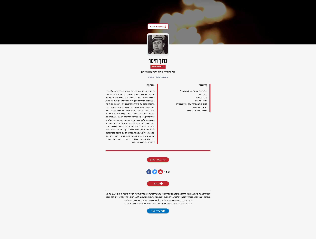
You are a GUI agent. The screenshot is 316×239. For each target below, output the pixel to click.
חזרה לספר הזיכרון (158, 160)
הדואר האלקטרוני (166, 200)
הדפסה (157, 184)
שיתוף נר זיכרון (157, 26)
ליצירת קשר (156, 211)
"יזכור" (164, 194)
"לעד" (139, 194)
